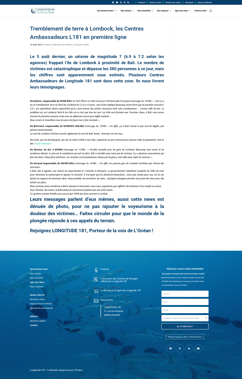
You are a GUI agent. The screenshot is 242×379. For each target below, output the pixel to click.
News (86, 44)
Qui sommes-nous (39, 269)
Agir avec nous (181, 11)
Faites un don (155, 2)
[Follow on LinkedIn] (189, 348)
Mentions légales (38, 320)
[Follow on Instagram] (180, 348)
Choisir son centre (173, 2)
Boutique (189, 2)
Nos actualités (36, 277)
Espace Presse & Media (41, 303)
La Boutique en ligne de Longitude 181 (121, 290)
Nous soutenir (36, 286)
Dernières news (37, 299)
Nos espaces (162, 11)
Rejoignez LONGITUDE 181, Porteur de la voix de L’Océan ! (91, 230)
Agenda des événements (41, 308)
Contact (34, 325)
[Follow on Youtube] (198, 348)
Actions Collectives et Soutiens (58, 44)
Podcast (141, 2)
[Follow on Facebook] (171, 348)
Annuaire (78, 44)
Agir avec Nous (37, 282)
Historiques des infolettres (185, 336)
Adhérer (34, 316)
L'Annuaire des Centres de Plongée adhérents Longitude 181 (119, 280)
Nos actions (126, 11)
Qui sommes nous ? (105, 11)
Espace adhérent (205, 2)
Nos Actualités (144, 11)
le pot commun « (43, 143)
